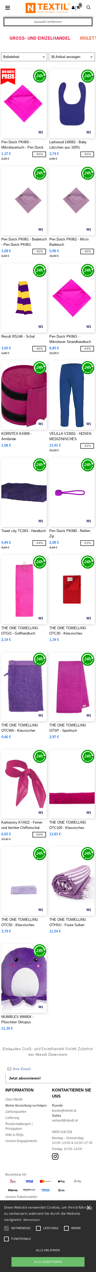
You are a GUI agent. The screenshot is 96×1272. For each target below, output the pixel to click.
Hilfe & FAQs (14, 1135)
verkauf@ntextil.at (65, 1120)
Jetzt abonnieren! (25, 1078)
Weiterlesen (31, 1220)
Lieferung (12, 1118)
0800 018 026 (62, 1132)
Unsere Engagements (21, 1141)
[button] (73, 7)
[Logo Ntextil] (48, 8)
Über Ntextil (13, 1099)
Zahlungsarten (15, 1112)
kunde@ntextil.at (64, 1111)
